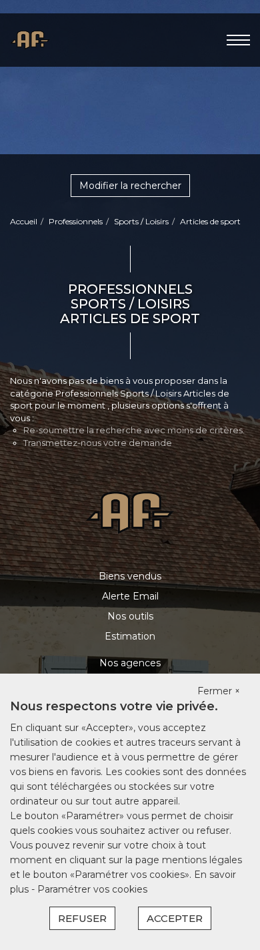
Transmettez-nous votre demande (97, 442)
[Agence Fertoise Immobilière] (30, 39)
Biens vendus (130, 576)
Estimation (130, 636)
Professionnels (76, 221)
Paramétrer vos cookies (92, 889)
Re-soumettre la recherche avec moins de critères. (134, 430)
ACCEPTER (175, 918)
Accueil (23, 221)
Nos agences (130, 663)
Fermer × (218, 691)
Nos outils (130, 616)
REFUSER (82, 918)
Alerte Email (130, 596)
